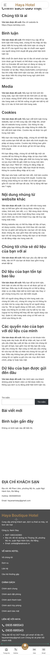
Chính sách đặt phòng (11, 594)
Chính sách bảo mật (10, 611)
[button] (5, 5)
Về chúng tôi (7, 557)
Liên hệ (5, 568)
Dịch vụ (5, 563)
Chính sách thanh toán (11, 600)
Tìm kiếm (6, 397)
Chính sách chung (9, 588)
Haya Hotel (25, 5)
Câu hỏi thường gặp (10, 574)
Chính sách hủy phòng (11, 605)
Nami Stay (14, 530)
